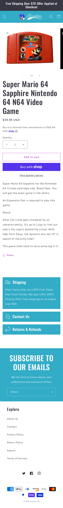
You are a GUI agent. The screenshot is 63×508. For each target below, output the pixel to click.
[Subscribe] (52, 392)
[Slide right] (39, 75)
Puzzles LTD (35, 501)
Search (11, 450)
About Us (12, 418)
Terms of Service (17, 458)
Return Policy (15, 442)
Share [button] (10, 255)
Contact (12, 426)
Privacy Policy (15, 434)
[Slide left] (24, 75)
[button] (4, 17)
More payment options (31, 175)
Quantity (7, 137)
